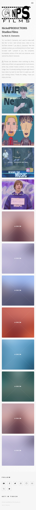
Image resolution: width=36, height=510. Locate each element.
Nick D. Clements (11, 35)
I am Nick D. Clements (21, 45)
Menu (32, 3)
